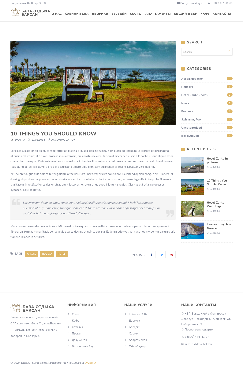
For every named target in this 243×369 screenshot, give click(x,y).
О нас (57, 14)
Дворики (100, 14)
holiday (47, 253)
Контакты (222, 14)
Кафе (205, 14)
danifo (20, 139)
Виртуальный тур (191, 3)
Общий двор (186, 14)
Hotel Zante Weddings (215, 204)
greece (31, 253)
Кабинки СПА (76, 14)
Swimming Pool (205, 119)
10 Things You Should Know (217, 182)
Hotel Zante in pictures (217, 160)
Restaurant (205, 111)
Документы (79, 339)
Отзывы (77, 327)
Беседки (119, 14)
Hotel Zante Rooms (205, 95)
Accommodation (63, 139)
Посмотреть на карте (198, 329)
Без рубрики (205, 135)
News (205, 103)
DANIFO (90, 362)
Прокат (76, 333)
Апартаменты (158, 14)
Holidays (205, 86)
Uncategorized (205, 127)
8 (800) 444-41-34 (222, 3)
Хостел (136, 14)
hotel (61, 253)
